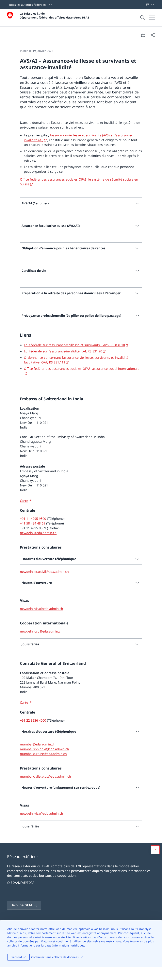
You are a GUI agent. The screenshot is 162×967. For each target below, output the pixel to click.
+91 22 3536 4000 (33, 720)
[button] (155, 849)
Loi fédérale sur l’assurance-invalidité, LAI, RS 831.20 (63, 351)
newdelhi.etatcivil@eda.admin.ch (44, 571)
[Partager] (152, 35)
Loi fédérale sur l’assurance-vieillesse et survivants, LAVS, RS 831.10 (74, 345)
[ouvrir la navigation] (152, 17)
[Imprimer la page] (143, 35)
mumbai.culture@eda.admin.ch (43, 754)
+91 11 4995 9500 (33, 518)
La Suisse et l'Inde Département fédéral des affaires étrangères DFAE (54, 15)
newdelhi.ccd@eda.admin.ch (41, 631)
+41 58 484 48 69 (32, 523)
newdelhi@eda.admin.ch (38, 533)
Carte (24, 500)
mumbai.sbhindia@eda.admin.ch (44, 749)
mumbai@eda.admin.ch (37, 744)
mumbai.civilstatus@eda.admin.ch (45, 776)
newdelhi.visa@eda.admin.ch (41, 608)
